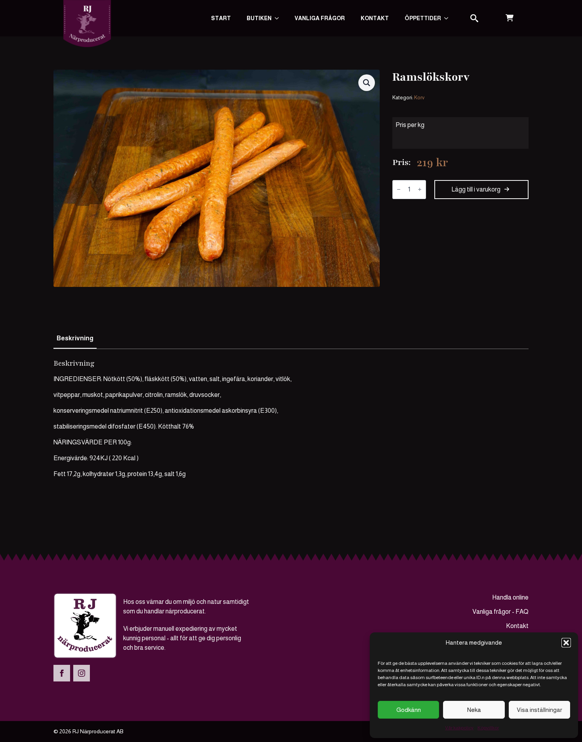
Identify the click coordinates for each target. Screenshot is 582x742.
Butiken (259, 18)
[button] (566, 643)
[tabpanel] (291, 419)
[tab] (75, 338)
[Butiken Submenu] (279, 18)
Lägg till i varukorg (475, 189)
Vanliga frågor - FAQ (500, 611)
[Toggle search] (474, 18)
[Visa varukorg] (509, 18)
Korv (419, 98)
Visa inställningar (539, 709)
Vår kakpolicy (459, 728)
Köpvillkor (488, 728)
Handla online (510, 597)
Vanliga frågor (320, 18)
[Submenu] (448, 18)
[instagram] (81, 673)
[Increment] (419, 189)
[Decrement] (398, 189)
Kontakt (375, 18)
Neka (474, 709)
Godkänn (408, 709)
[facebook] (61, 673)
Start (221, 18)
